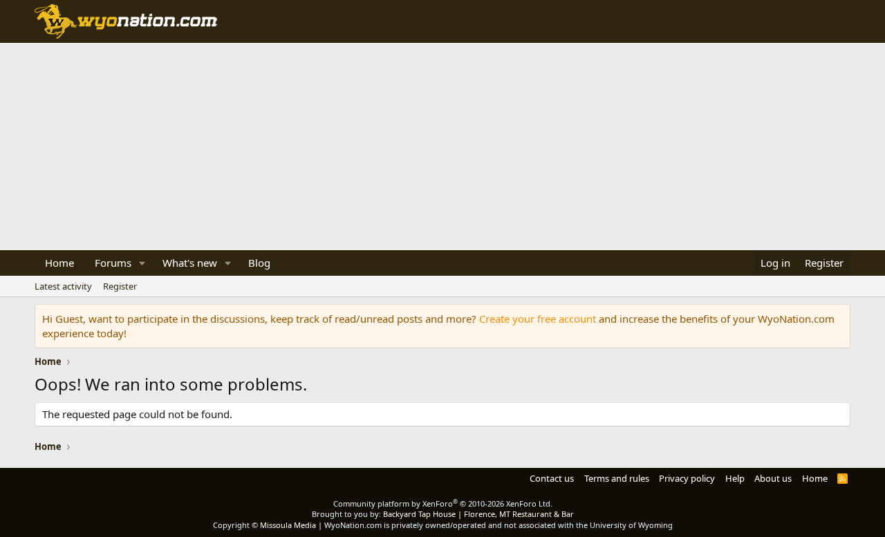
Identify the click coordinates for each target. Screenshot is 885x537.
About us (773, 478)
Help (735, 478)
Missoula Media (288, 525)
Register (120, 286)
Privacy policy (687, 478)
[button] (142, 263)
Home (59, 263)
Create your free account (537, 319)
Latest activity (63, 286)
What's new (189, 263)
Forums (113, 263)
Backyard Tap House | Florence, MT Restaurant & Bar (478, 514)
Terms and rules (616, 478)
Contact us (552, 478)
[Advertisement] (442, 146)
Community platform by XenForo (442, 503)
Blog (259, 263)
